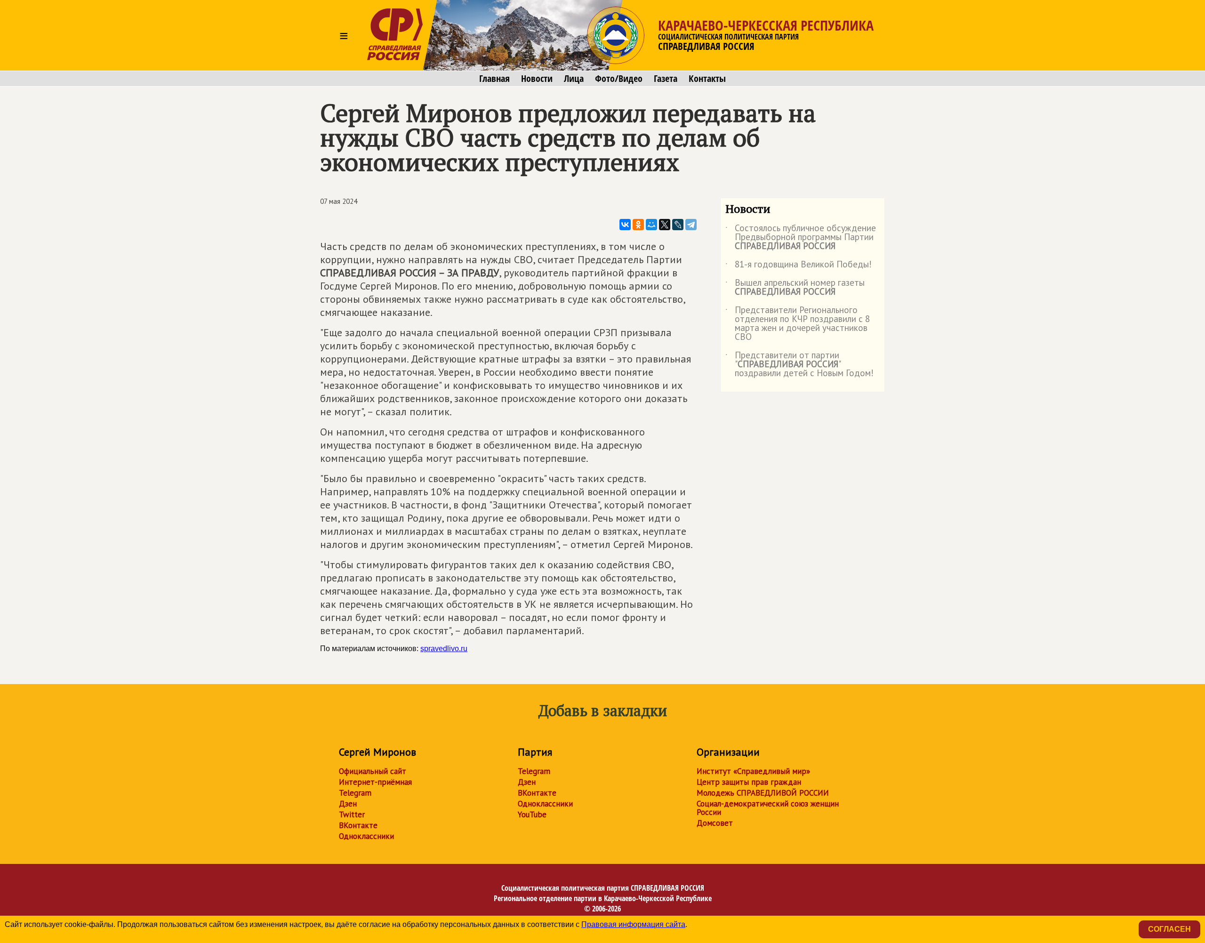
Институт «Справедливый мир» (753, 771)
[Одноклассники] (638, 224)
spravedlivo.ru (443, 649)
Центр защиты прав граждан (749, 782)
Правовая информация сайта (633, 924)
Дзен (348, 803)
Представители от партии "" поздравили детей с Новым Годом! (799, 365)
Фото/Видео (619, 78)
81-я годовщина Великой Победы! (798, 266)
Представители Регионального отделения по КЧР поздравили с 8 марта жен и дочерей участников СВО (797, 324)
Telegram (355, 793)
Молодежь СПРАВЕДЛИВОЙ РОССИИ (763, 793)
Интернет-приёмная (375, 782)
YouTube (532, 814)
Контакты (707, 78)
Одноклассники (366, 836)
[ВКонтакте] (625, 224)
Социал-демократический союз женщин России (768, 807)
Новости (537, 78)
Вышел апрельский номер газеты (795, 287)
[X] (664, 224)
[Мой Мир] (651, 224)
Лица (574, 78)
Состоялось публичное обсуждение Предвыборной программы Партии (800, 237)
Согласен (1169, 929)
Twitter (352, 814)
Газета (665, 78)
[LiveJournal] (677, 224)
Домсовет (715, 823)
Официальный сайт (372, 771)
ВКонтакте (358, 825)
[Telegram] (691, 224)
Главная (494, 78)
